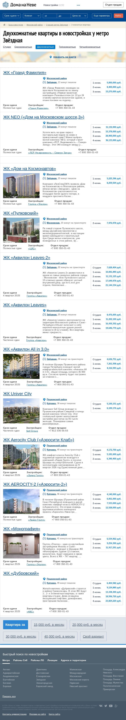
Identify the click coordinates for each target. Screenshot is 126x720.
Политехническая (111, 686)
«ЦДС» (32, 248)
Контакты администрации (14, 714)
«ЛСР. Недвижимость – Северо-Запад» (50, 152)
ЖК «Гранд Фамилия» (24, 72)
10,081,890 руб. (113, 272)
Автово (6, 669)
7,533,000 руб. (114, 503)
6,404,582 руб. (114, 583)
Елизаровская (43, 676)
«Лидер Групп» (35, 475)
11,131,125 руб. (113, 276)
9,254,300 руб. (114, 543)
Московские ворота (79, 679)
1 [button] (7, 101)
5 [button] (35, 101)
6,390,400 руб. (114, 459)
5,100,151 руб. (114, 404)
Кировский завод (44, 686)
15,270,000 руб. (113, 91)
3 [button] (21, 101)
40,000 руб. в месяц (59, 636)
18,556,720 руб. (113, 596)
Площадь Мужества (113, 682)
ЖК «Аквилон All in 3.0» (26, 349)
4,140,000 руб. (114, 494)
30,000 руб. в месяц (21, 636)
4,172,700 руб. (114, 450)
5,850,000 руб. (114, 83)
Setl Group (32, 431)
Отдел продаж (113, 4)
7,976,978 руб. (114, 223)
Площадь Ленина (111, 679)
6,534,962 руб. (114, 539)
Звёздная (52, 82)
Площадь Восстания (113, 676)
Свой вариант (93, 636)
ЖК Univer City (17, 393)
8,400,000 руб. (114, 87)
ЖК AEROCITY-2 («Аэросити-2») (35, 484)
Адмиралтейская (11, 673)
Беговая (7, 683)
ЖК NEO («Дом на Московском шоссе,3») (43, 117)
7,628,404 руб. (114, 267)
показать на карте (64, 56)
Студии (7, 47)
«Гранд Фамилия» (38, 108)
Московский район (57, 78)
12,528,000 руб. (113, 508)
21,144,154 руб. (113, 285)
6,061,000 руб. (114, 499)
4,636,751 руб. (114, 359)
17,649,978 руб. (113, 281)
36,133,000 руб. (113, 140)
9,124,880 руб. (114, 588)
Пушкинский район (57, 399)
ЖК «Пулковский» (20, 213)
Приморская (109, 689)
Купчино (51, 403)
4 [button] (28, 101)
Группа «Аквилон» (37, 296)
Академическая (10, 676)
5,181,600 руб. (114, 454)
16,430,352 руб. (113, 324)
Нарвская (74, 683)
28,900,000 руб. (113, 136)
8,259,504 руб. (114, 183)
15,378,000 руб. (113, 132)
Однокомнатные (23, 47)
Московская (53, 223)
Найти (118, 15)
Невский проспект (78, 686)
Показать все (9, 696)
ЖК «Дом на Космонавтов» (29, 168)
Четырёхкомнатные (89, 47)
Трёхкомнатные (67, 47)
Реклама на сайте (37, 714)
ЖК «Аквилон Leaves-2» (26, 257)
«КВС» (30, 611)
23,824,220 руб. (113, 601)
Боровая (7, 686)
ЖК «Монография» (21, 528)
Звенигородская (44, 683)
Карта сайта (54, 714)
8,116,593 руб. (114, 368)
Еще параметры (102, 15)
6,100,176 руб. (114, 408)
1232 (53, 5)
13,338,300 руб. (113, 592)
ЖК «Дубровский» (21, 573)
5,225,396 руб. (114, 178)
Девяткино (41, 669)
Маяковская (76, 669)
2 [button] (14, 101)
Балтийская (9, 679)
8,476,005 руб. (114, 315)
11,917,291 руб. (113, 547)
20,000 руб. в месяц (87, 624)
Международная (78, 673)
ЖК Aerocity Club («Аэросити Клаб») (38, 439)
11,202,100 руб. (113, 319)
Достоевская (42, 673)
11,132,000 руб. (113, 127)
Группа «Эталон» (38, 204)
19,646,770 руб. (113, 328)
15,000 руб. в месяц (49, 624)
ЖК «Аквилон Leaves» (24, 305)
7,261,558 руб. (114, 364)
